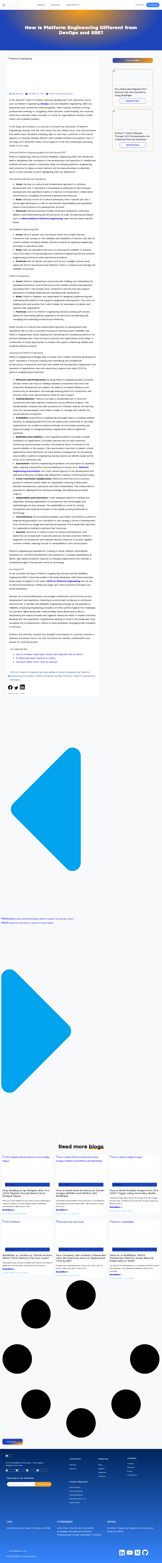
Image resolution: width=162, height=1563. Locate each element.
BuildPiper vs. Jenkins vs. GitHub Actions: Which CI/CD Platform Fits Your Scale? (27, 1257)
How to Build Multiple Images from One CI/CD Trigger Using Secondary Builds (134, 1192)
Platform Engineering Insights (61, 94)
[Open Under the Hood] (80, 5)
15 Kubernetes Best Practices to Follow (35, 658)
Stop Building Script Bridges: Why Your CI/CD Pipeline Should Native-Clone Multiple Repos (26, 1193)
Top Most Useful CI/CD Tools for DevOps (36, 662)
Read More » (9, 1210)
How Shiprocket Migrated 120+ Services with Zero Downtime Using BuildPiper (131, 92)
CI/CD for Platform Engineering (25, 672)
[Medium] (137, 1552)
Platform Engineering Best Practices (53, 676)
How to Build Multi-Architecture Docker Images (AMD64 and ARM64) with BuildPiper (80, 1193)
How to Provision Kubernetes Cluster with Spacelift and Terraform (49, 654)
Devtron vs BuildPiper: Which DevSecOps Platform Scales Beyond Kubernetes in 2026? (131, 1258)
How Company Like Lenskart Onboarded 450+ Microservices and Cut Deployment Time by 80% (81, 1258)
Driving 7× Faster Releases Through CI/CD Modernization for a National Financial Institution (132, 136)
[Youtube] (129, 1552)
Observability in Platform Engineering (61, 672)
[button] (10, 690)
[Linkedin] (122, 1552)
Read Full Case (132, 101)
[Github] (145, 1552)
